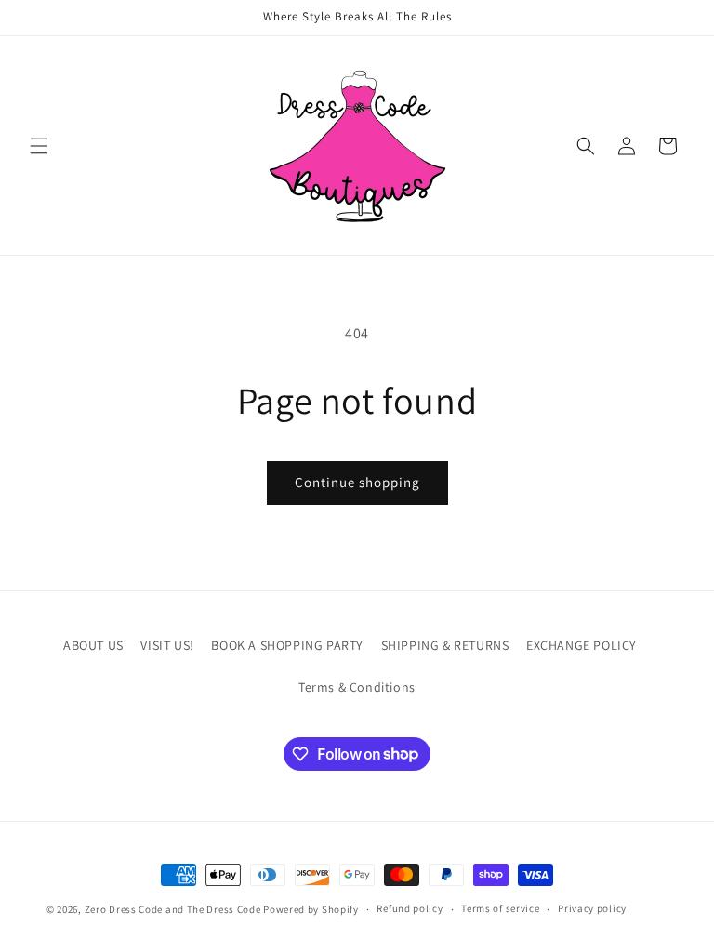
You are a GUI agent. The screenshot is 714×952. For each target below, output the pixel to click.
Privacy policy (592, 908)
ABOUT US (93, 645)
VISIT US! (166, 645)
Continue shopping (357, 482)
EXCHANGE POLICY (581, 645)
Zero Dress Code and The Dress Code (173, 909)
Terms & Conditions (357, 687)
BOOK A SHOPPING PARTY (287, 645)
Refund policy (410, 908)
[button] (39, 146)
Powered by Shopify (311, 909)
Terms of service (500, 908)
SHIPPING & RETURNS (445, 645)
